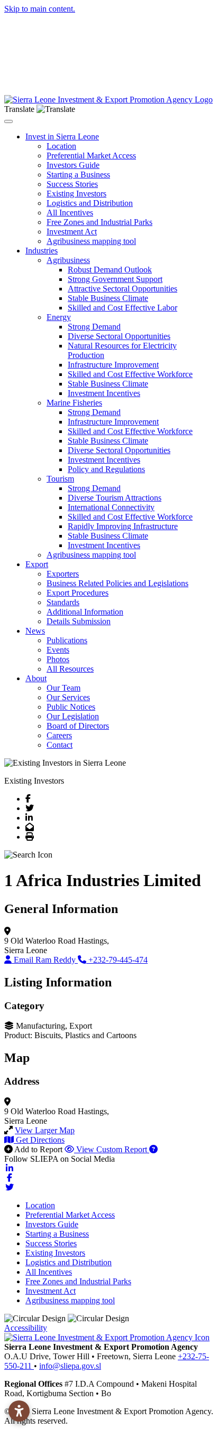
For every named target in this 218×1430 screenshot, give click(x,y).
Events (58, 649)
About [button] (36, 678)
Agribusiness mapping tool (91, 241)
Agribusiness (68, 260)
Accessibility (25, 1327)
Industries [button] (41, 250)
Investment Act (72, 231)
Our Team (63, 687)
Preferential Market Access (91, 155)
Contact (59, 744)
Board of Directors (78, 725)
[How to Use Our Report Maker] (153, 1149)
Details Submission (79, 621)
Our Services (68, 697)
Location (61, 146)
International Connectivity (111, 507)
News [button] (35, 630)
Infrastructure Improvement (113, 364)
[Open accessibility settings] (19, 1411)
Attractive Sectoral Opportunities (122, 288)
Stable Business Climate (108, 298)
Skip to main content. (39, 8)
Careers (59, 735)
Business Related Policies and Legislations (117, 583)
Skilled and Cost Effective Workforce (130, 374)
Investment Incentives (104, 393)
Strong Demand (94, 326)
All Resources (70, 668)
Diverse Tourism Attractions (114, 497)
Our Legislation (73, 716)
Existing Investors (76, 193)
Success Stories (72, 184)
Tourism (60, 478)
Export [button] (36, 564)
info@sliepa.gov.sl (70, 1365)
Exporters (63, 573)
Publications (67, 640)
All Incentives (70, 212)
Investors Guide (73, 165)
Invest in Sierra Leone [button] (62, 136)
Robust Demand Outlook (110, 269)
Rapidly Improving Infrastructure (123, 526)
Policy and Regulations (106, 469)
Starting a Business (78, 174)
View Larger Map (45, 1130)
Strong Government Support (115, 279)
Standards (63, 602)
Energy (59, 317)
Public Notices (71, 706)
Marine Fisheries (74, 402)
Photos (58, 659)
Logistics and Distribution (90, 203)
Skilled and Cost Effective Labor (122, 307)
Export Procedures (77, 592)
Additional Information (85, 611)
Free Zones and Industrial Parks (99, 222)
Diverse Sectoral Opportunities (119, 336)
